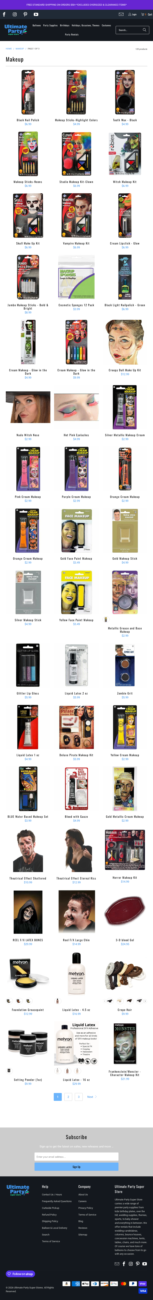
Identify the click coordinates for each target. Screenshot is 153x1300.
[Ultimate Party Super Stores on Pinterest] (25, 14)
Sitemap (82, 1234)
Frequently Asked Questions (57, 1201)
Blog (80, 1221)
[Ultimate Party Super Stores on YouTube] (36, 14)
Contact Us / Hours (52, 1194)
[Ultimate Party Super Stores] (16, 30)
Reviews (82, 1228)
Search (45, 1234)
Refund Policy (49, 1214)
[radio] (106, 619)
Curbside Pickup (50, 1208)
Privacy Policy (85, 1208)
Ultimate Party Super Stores (28, 1287)
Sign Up (76, 1167)
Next (90, 1097)
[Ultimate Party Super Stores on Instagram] (15, 14)
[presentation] (145, 1001)
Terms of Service (51, 1241)
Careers (82, 1201)
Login (134, 14)
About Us (83, 1194)
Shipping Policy (50, 1221)
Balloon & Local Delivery (54, 1228)
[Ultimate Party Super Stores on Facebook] (4, 14)
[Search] (144, 30)
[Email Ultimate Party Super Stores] (121, 14)
